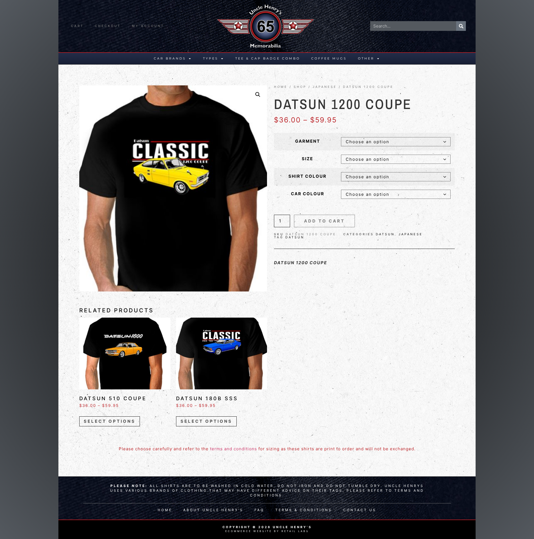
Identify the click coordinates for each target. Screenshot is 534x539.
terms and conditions (233, 448)
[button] (258, 95)
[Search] (461, 26)
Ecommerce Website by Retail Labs (267, 531)
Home (281, 87)
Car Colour (307, 194)
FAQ (259, 510)
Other (366, 58)
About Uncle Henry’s (213, 510)
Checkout (108, 26)
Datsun (385, 234)
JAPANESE (325, 87)
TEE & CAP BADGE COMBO (267, 58)
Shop (300, 87)
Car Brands (170, 58)
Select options (109, 421)
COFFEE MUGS (329, 58)
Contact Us (359, 510)
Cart (77, 26)
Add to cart (324, 221)
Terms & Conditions (303, 510)
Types (210, 58)
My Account (148, 26)
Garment (307, 141)
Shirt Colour (307, 176)
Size (307, 159)
